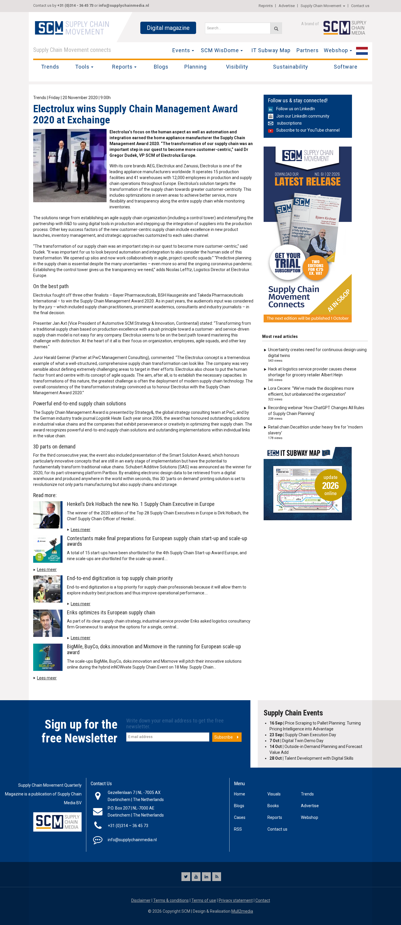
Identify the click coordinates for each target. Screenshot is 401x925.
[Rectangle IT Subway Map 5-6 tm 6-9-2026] (308, 483)
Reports (122, 67)
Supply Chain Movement (321, 6)
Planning (195, 67)
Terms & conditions (171, 900)
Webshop (336, 50)
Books (273, 805)
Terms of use (203, 900)
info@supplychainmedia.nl (124, 5)
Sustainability (290, 67)
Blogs (161, 67)
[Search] (276, 28)
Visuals (274, 794)
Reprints (266, 6)
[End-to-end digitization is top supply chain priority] (49, 590)
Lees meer (80, 529)
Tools (82, 67)
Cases (239, 817)
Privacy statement (236, 900)
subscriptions (289, 123)
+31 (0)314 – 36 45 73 (128, 825)
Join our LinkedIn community (302, 116)
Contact (262, 900)
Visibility (237, 67)
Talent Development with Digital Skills (311, 758)
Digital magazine (168, 27)
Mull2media (242, 911)
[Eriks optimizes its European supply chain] (49, 624)
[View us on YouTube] (196, 876)
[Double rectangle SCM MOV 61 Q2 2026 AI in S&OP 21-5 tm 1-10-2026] (308, 234)
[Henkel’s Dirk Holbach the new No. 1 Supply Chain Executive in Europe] (49, 515)
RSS (238, 829)
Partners (307, 50)
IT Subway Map (271, 50)
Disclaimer (141, 900)
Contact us (360, 6)
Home (239, 794)
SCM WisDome (220, 50)
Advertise (287, 6)
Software (346, 67)
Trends (50, 67)
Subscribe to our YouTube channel (308, 130)
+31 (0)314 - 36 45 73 (75, 5)
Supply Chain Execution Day (302, 734)
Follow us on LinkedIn (295, 108)
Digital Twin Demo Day (296, 740)
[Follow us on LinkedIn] (206, 876)
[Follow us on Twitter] (185, 876)
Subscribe (223, 737)
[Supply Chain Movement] (71, 27)
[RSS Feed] (216, 876)
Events (181, 50)
